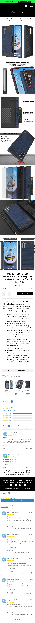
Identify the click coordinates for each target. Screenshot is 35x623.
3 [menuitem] (19, 620)
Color (17, 286)
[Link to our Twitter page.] (15, 485)
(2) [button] (10, 413)
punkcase (28, 488)
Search (5, 480)
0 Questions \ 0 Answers (10, 410)
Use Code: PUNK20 (24, 1)
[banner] (17, 12)
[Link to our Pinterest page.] (24, 485)
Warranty (27, 482)
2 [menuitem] (17, 620)
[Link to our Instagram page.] (19, 485)
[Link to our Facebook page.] (10, 485)
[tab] (6, 426)
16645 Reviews (13, 498)
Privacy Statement (16, 482)
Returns (21, 480)
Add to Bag (25, 293)
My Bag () (30, 6)
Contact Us (13, 480)
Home (4, 19)
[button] (6, 445)
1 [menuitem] (15, 620)
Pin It (26, 371)
